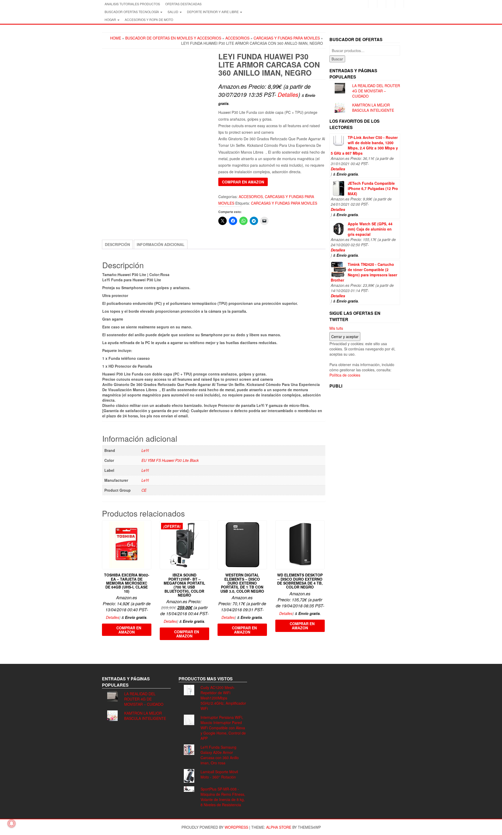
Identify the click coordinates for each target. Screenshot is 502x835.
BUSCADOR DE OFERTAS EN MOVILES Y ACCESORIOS (173, 38)
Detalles (288, 94)
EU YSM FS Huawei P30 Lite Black (170, 460)
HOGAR (111, 19)
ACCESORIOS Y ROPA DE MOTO (149, 19)
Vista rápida (149, 528)
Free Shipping (118, 184)
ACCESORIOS (237, 38)
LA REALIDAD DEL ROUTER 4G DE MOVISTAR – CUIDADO (376, 91)
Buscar (337, 58)
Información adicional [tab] (161, 244)
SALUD (173, 11)
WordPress (236, 827)
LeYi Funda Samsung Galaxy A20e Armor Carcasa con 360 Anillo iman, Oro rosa (220, 754)
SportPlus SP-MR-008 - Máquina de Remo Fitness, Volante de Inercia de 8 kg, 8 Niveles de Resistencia (223, 796)
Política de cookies (344, 375)
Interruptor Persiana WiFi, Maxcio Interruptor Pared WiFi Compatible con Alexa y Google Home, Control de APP (223, 728)
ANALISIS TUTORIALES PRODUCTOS (132, 4)
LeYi (145, 450)
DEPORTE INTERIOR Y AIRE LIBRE (213, 11)
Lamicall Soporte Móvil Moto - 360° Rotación (219, 774)
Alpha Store (278, 827)
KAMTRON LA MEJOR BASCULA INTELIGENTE (373, 107)
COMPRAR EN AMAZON (243, 181)
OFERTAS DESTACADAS (183, 4)
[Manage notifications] (11, 823)
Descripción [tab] (117, 244)
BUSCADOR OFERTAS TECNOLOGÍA (132, 11)
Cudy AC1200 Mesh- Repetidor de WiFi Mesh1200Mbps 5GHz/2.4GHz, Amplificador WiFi (223, 698)
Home (115, 38)
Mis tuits (336, 328)
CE (143, 490)
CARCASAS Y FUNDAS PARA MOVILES (287, 38)
